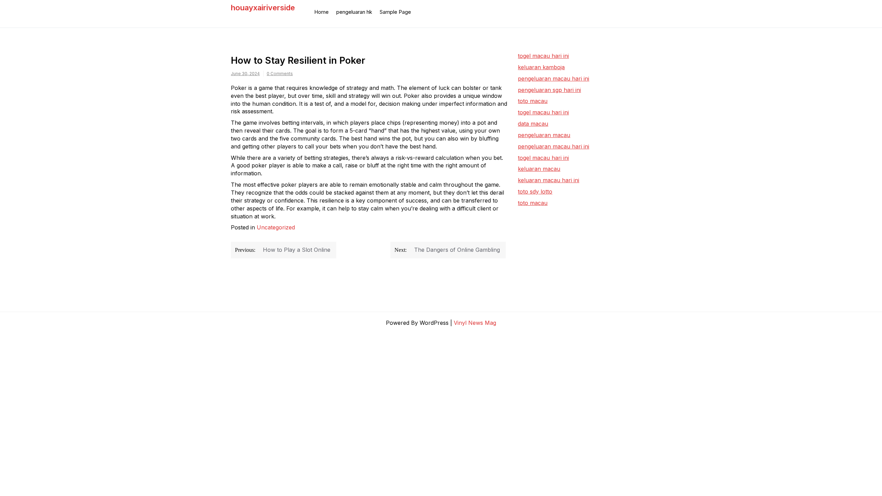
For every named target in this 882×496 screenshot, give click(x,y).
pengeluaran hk (354, 12)
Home (321, 12)
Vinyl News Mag (475, 322)
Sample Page (395, 12)
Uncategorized (276, 227)
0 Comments (280, 73)
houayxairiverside (263, 7)
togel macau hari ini (543, 112)
